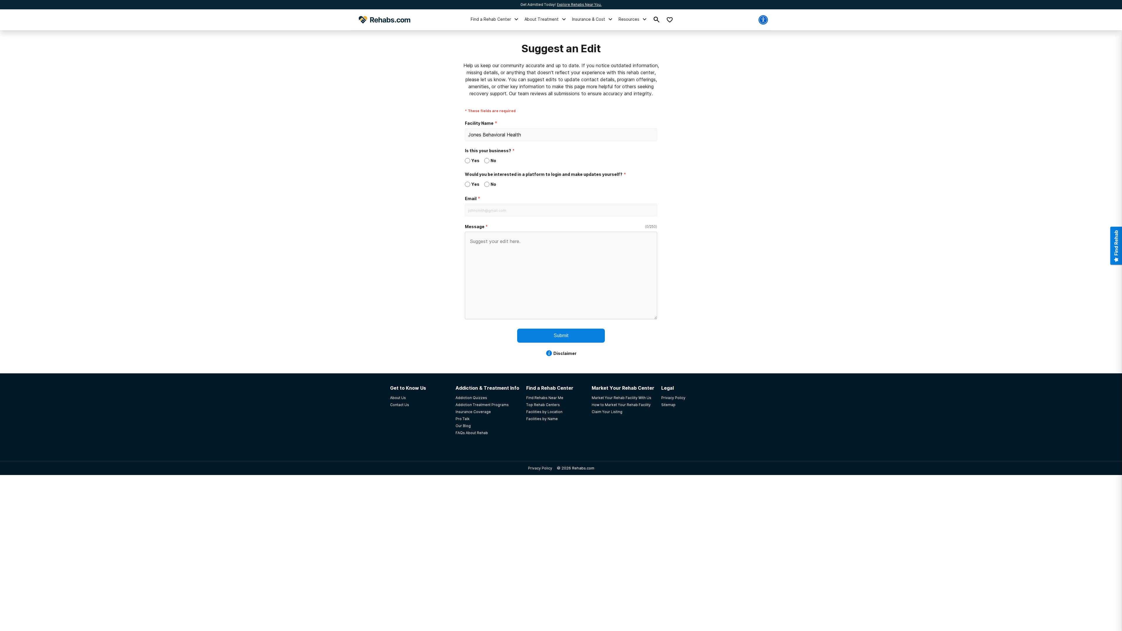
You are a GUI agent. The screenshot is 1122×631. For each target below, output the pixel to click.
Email (471, 198)
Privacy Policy (540, 468)
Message (474, 226)
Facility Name (479, 123)
